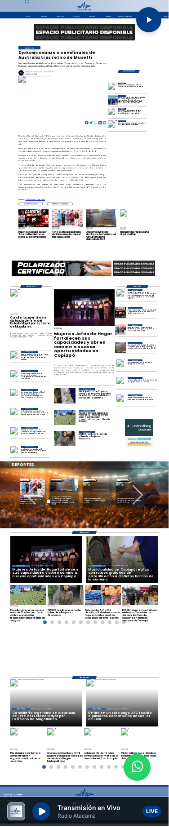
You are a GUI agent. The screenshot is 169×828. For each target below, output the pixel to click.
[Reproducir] (148, 19)
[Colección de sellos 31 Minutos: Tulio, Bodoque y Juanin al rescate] (14, 451)
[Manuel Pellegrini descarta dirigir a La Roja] (120, 364)
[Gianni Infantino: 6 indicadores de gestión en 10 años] (120, 382)
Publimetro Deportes (35, 199)
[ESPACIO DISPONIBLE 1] (84, 32)
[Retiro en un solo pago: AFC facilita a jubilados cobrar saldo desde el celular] (14, 356)
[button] (30, 204)
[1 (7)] (113, 100)
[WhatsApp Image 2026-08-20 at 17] (120, 347)
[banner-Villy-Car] (61, 275)
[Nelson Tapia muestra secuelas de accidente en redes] (113, 125)
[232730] (120, 329)
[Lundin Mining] (139, 433)
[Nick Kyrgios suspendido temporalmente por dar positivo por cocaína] (113, 112)
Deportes (60, 480)
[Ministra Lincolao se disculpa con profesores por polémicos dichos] (14, 432)
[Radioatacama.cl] (84, 10)
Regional (27, 480)
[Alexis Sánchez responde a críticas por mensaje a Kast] (113, 87)
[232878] (120, 312)
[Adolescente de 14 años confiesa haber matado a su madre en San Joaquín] (14, 413)
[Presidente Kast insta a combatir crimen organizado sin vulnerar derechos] (14, 375)
